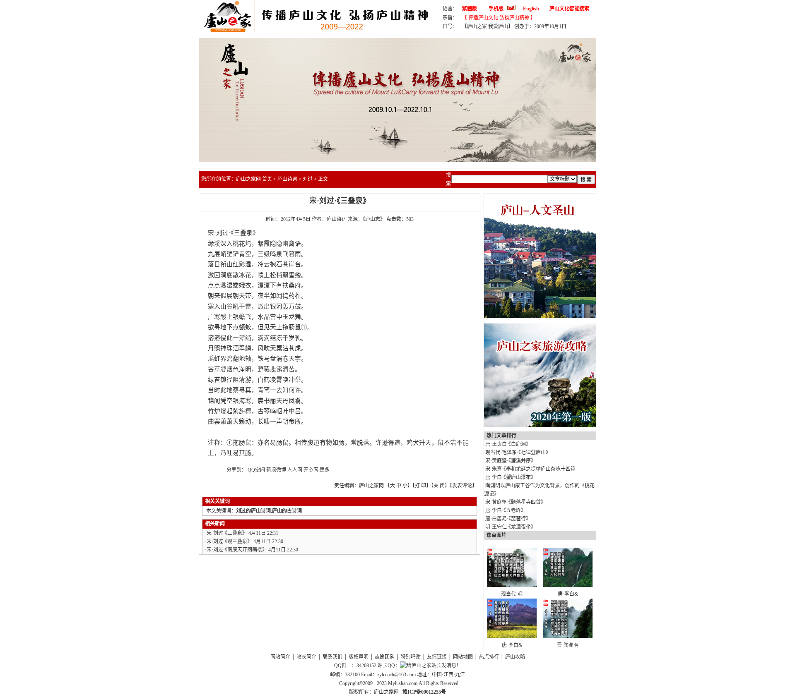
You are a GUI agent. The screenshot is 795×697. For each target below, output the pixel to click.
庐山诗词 (287, 179)
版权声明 (359, 657)
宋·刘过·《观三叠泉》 (229, 541)
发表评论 (462, 486)
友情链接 (437, 657)
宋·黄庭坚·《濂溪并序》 (510, 461)
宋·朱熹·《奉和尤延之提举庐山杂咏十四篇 (530, 469)
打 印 (420, 486)
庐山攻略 (515, 657)
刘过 (308, 179)
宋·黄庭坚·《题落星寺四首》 (515, 502)
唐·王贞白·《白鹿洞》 (508, 444)
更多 (325, 470)
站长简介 (306, 657)
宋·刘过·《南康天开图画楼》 (237, 550)
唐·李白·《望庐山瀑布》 (510, 477)
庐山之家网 (387, 692)
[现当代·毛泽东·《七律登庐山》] (512, 585)
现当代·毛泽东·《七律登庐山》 (518, 452)
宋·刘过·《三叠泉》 (227, 533)
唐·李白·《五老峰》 (505, 510)
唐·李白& (568, 594)
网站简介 (280, 657)
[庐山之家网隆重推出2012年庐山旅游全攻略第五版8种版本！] (540, 426)
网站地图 (463, 657)
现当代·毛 (512, 594)
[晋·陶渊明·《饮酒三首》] (568, 636)
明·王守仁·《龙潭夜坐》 (510, 527)
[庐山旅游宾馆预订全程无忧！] (540, 316)
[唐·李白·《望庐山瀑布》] (568, 585)
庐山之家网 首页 (254, 179)
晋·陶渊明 (567, 645)
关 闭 (439, 486)
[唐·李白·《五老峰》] (512, 636)
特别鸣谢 (411, 657)
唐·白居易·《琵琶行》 (508, 519)
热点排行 (489, 657)
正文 (323, 179)
